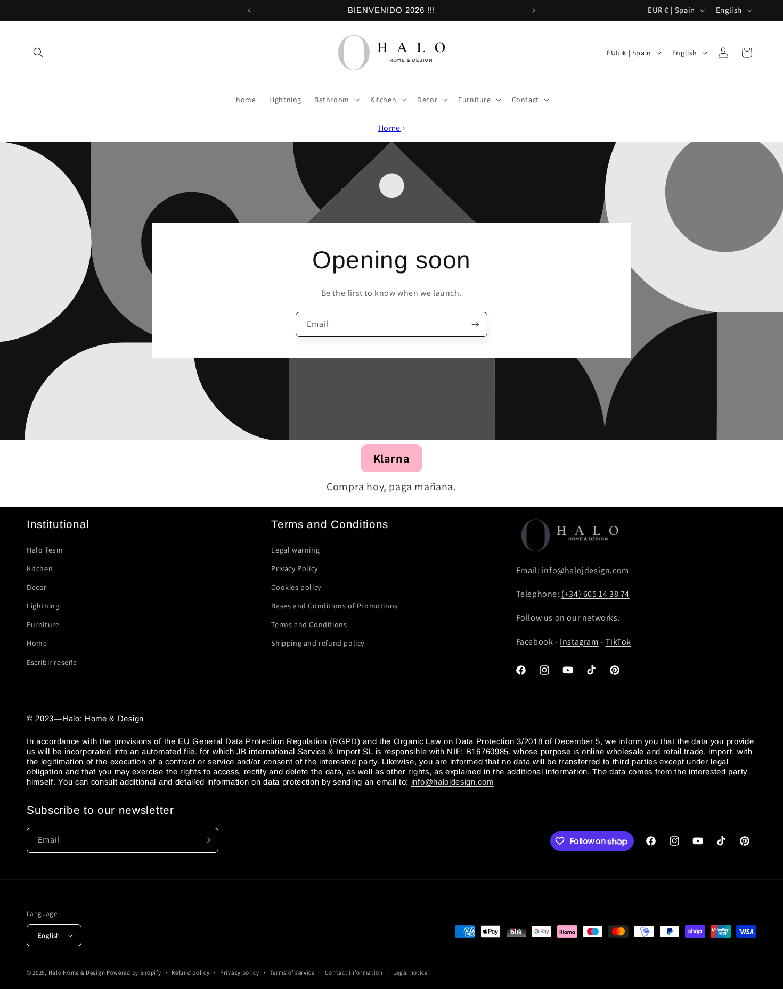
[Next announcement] (533, 10)
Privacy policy (239, 972)
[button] (38, 52)
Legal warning (295, 550)
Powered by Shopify (134, 972)
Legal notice (410, 972)
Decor (37, 587)
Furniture (43, 624)
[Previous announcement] (249, 10)
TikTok (619, 641)
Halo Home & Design (76, 972)
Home (389, 128)
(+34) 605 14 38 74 (595, 593)
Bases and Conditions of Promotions (334, 606)
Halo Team (45, 550)
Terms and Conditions (309, 624)
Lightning (43, 606)
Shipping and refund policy (317, 643)
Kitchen (40, 568)
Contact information (353, 972)
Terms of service (292, 972)
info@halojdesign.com (452, 781)
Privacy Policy (294, 568)
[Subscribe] (475, 324)
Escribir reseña (52, 662)
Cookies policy (296, 587)
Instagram (579, 641)
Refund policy (190, 972)
